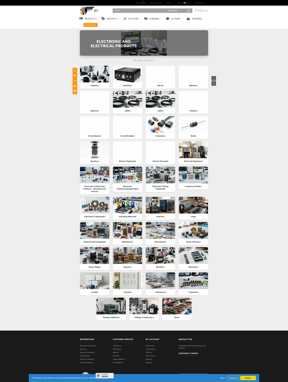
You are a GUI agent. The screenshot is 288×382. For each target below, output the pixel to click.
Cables (127, 111)
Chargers (193, 111)
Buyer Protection (156, 3)
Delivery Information (87, 352)
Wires (176, 317)
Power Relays (95, 267)
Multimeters (127, 242)
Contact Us (117, 346)
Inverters (160, 217)
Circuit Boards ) (94, 136)
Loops (193, 217)
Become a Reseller (90, 25)
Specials (149, 362)
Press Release (118, 362)
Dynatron (95, 161)
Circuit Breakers (127, 136)
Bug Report (117, 349)
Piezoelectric (160, 242)
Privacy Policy (85, 356)
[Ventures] (74, 91)
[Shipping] (74, 86)
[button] (90, 18)
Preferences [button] (233, 378)
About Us (83, 349)
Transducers (160, 292)
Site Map (116, 356)
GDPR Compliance (86, 362)
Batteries (193, 85)
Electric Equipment (127, 161)
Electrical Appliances (193, 161)
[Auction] (74, 81)
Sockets (94, 292)
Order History (151, 349)
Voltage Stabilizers (111, 317)
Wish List (149, 352)
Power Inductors (193, 242)
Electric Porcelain (160, 161)
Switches (128, 292)
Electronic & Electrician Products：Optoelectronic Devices (94, 188)
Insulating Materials (127, 217)
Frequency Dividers (193, 186)
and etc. (160, 85)
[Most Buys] (74, 71)
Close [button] (222, 378)
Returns (115, 352)
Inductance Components (94, 217)
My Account (150, 346)
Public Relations (118, 359)
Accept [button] (248, 378)
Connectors (160, 136)
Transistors (193, 292)
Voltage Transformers (144, 317)
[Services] (74, 76)
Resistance (193, 267)
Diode (193, 136)
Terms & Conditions (87, 359)
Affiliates (149, 359)
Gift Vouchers (150, 356)
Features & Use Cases (88, 346)
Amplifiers (127, 85)
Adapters (95, 85)
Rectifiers (160, 267)
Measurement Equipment (95, 242)
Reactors (127, 267)
